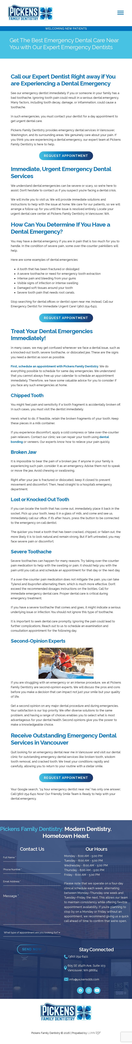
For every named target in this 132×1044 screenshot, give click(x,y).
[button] (120, 13)
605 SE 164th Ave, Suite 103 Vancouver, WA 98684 (86, 968)
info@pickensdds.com (83, 979)
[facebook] (80, 988)
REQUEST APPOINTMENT (66, 156)
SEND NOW (32, 949)
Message (11, 896)
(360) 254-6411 (78, 956)
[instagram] (88, 988)
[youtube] (97, 988)
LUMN (92, 1033)
